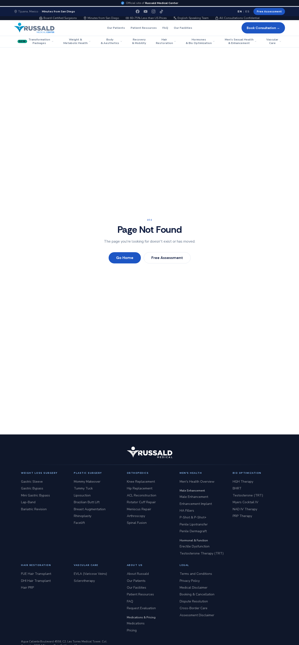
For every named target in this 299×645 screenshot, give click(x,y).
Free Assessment (269, 11)
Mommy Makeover (87, 481)
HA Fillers (187, 510)
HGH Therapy (243, 481)
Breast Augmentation (90, 509)
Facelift (79, 523)
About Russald (138, 574)
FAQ (165, 28)
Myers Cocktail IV (245, 502)
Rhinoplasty (82, 516)
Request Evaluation (141, 608)
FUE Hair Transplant (36, 574)
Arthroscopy (136, 516)
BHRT (237, 488)
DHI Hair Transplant (36, 581)
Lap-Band (28, 502)
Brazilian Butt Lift (87, 502)
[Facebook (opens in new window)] (137, 11)
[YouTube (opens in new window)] (145, 11)
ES (247, 11)
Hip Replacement (139, 488)
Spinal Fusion (137, 523)
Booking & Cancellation (197, 594)
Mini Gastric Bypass (35, 495)
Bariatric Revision (34, 509)
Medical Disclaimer (193, 587)
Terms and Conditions (196, 574)
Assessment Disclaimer (197, 615)
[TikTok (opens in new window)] (161, 11)
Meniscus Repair (139, 509)
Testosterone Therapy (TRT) (202, 553)
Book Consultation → (263, 28)
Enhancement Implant (196, 504)
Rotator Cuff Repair (141, 502)
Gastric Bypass (32, 488)
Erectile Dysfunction (195, 546)
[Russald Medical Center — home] (34, 28)
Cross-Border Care (193, 608)
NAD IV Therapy (245, 509)
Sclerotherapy (84, 581)
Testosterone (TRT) (248, 495)
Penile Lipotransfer (194, 524)
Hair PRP (27, 587)
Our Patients (116, 28)
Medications (136, 623)
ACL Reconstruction (141, 495)
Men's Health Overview (197, 481)
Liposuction (82, 495)
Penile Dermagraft (193, 531)
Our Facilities (183, 28)
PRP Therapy (242, 516)
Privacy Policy (190, 581)
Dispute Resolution (194, 601)
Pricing (132, 630)
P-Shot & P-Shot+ (193, 517)
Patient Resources (144, 28)
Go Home (124, 257)
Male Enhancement (194, 497)
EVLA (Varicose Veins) (90, 574)
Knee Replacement (141, 481)
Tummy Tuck (83, 488)
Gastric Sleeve (32, 481)
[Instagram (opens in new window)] (153, 11)
